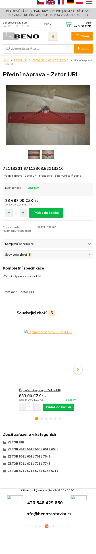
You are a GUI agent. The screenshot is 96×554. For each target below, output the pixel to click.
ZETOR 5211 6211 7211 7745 (29, 464)
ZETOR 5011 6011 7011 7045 (50, 60)
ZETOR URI (20, 60)
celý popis (74, 176)
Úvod (5, 60)
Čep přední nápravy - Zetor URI (40, 390)
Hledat (83, 48)
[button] (36, 418)
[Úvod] (21, 36)
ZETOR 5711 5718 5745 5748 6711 (33, 471)
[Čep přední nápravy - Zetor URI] (48, 353)
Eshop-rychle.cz (60, 526)
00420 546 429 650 (15, 23)
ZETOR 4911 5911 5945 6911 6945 (33, 449)
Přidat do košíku (46, 213)
